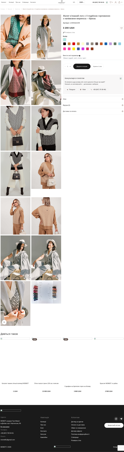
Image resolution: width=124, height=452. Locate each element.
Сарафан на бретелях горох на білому (78, 386)
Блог (42, 428)
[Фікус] (115, 43)
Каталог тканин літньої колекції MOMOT (15, 383)
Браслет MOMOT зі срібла (108, 383)
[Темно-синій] (78, 48)
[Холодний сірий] (87, 43)
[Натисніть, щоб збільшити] (4, 322)
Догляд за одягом (77, 422)
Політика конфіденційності (80, 434)
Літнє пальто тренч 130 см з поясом (46, 383)
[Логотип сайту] (62, 2)
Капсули (43, 434)
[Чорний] (64, 43)
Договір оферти (76, 431)
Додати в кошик (82, 66)
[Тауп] (96, 43)
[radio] (64, 39)
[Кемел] (69, 43)
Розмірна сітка (76, 440)
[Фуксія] (83, 48)
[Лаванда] (110, 43)
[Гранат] (92, 48)
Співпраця (74, 437)
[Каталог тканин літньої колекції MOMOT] (15, 360)
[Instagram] (116, 419)
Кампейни (43, 437)
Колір (65, 36)
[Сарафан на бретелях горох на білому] (77, 360)
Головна (3, 9)
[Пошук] (107, 2)
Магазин (10, 9)
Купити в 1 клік (97, 66)
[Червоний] (73, 43)
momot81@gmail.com (8, 440)
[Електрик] (105, 43)
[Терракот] (101, 43)
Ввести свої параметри (71, 55)
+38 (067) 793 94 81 (98, 2)
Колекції (43, 422)
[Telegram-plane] (121, 419)
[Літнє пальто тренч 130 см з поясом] (46, 360)
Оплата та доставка (78, 425)
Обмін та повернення (78, 428)
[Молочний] (83, 43)
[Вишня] (87, 48)
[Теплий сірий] (92, 43)
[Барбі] (64, 48)
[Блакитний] (119, 43)
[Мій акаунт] (115, 2)
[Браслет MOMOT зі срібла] (108, 360)
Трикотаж (17, 9)
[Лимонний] (73, 48)
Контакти (43, 431)
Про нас (43, 425)
